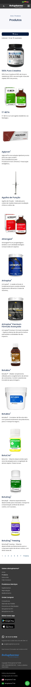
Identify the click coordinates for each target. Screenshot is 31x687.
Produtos (5, 575)
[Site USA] (3, 680)
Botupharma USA (10, 679)
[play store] (8, 621)
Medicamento (6, 593)
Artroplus (7, 280)
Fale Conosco (6, 580)
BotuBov (6, 370)
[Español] (25, 2)
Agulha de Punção (11, 197)
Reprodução (6, 590)
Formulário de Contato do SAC (18, 649)
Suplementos (6, 588)
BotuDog (6, 497)
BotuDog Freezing (11, 540)
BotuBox (6, 414)
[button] (28, 5)
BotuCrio (6, 455)
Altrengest (7, 239)
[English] (27, 2)
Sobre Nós (5, 577)
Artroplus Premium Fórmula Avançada (11, 325)
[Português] (23, 2)
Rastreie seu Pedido (8, 604)
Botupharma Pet (10, 683)
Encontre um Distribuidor (10, 606)
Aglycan (6, 151)
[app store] (8, 626)
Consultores (6, 601)
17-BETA (5, 112)
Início (12, 16)
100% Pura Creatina (11, 70)
